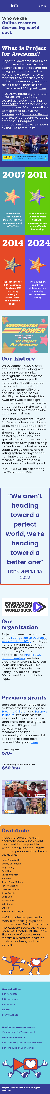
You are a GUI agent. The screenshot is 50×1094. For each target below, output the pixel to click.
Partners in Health (35, 114)
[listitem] (12, 201)
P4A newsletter (10, 993)
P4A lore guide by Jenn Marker (18, 1047)
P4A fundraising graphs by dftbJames (22, 1042)
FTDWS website (10, 1014)
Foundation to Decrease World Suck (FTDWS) (24, 639)
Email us (6, 1009)
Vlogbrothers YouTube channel (18, 1032)
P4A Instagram (10, 999)
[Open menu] (6, 6)
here (42, 88)
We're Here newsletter (14, 1037)
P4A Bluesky (8, 1004)
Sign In (42, 5)
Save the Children (14, 711)
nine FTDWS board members (21, 656)
